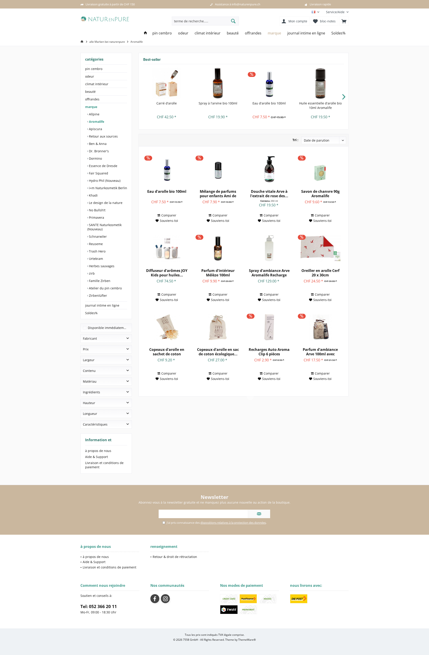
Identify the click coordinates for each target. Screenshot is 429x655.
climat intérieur (96, 84)
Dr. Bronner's (98, 151)
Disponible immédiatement (108, 328)
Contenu (89, 371)
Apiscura (95, 129)
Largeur (89, 360)
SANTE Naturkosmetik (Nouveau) (104, 227)
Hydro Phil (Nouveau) (104, 180)
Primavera (96, 217)
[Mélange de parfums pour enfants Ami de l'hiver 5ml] (218, 169)
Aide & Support (96, 457)
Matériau (90, 381)
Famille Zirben (99, 281)
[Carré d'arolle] (166, 83)
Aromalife (96, 121)
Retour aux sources (103, 136)
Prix (85, 349)
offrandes (92, 99)
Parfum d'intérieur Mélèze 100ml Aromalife (218, 272)
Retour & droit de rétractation (175, 557)
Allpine (93, 114)
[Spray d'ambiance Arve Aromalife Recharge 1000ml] (269, 248)
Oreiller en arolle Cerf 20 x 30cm (320, 272)
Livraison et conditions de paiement (104, 465)
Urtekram (95, 258)
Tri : (295, 140)
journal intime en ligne (102, 305)
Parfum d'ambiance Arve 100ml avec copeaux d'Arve (320, 351)
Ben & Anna (97, 144)
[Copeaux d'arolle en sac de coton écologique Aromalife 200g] (218, 327)
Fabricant (90, 338)
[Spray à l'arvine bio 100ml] (218, 83)
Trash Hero (96, 251)
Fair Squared (98, 173)
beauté (90, 91)
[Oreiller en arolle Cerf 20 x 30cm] (320, 248)
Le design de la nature (105, 203)
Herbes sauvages (101, 266)
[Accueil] (145, 33)
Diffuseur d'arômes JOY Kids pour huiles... (166, 272)
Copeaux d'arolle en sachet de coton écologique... (166, 351)
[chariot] (344, 21)
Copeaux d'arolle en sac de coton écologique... (218, 351)
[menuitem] (336, 12)
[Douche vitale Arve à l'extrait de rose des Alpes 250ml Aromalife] (269, 169)
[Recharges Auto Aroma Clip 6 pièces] (269, 327)
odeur (89, 76)
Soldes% (91, 313)
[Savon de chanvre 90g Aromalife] (320, 169)
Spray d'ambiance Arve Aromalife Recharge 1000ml (269, 272)
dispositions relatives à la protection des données (233, 523)
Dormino (95, 158)
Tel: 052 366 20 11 (98, 606)
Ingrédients (91, 392)
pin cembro (93, 69)
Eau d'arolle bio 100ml (269, 103)
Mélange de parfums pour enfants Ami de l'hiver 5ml (218, 193)
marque (91, 107)
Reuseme (95, 244)
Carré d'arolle (166, 103)
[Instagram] (165, 598)
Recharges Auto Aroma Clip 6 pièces (269, 351)
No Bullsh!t (96, 210)
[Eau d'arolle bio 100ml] (269, 83)
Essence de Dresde (102, 166)
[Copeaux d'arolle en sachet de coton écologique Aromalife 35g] (167, 327)
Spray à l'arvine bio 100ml (218, 103)
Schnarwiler (97, 236)
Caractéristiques (95, 424)
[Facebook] (154, 598)
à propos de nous (98, 451)
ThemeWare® (247, 640)
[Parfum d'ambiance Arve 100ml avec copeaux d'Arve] (320, 327)
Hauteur (89, 403)
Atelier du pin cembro (105, 288)
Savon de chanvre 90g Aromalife (320, 193)
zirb (91, 273)
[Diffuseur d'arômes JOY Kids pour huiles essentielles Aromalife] (167, 248)
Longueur (90, 413)
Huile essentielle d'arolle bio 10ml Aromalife (320, 105)
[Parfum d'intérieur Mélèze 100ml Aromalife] (218, 248)
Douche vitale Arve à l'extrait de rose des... (269, 193)
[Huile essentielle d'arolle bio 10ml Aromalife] (320, 83)
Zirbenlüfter (97, 295)
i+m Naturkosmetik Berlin (107, 188)
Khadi (93, 195)
